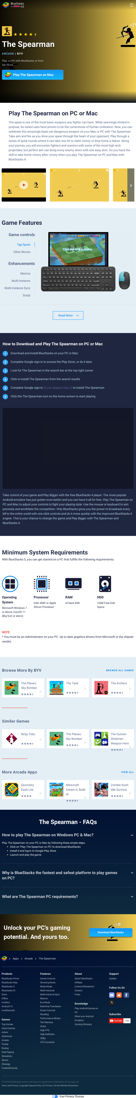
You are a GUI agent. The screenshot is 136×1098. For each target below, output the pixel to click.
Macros (44, 998)
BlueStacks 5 (8, 986)
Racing (5, 1048)
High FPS (44, 1030)
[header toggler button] (131, 4)
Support (114, 973)
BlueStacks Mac (10, 982)
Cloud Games (8, 1028)
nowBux (6, 1002)
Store (4, 994)
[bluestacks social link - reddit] (119, 995)
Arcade (8, 53)
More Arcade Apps (19, 772)
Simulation (7, 1056)
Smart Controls (47, 1010)
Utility (43, 1038)
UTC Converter (47, 1042)
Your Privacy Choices (71, 1096)
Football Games (9, 1068)
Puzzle (5, 1044)
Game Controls (47, 978)
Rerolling (44, 1014)
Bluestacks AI (8, 990)
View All (127, 772)
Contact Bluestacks (84, 986)
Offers (5, 998)
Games (6, 1019)
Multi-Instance (47, 990)
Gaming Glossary (83, 1024)
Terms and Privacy (10, 1085)
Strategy (6, 1064)
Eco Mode (45, 1002)
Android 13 (7, 1006)
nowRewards (8, 1010)
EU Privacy (48, 1085)
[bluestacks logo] (13, 5)
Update (112, 978)
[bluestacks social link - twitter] (111, 1002)
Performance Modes (50, 1018)
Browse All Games (120, 670)
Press (77, 994)
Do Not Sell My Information (66, 1085)
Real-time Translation (50, 1006)
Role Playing (8, 1052)
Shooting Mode (47, 982)
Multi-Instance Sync (50, 994)
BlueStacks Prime (10, 978)
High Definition (47, 1034)
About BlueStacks (83, 978)
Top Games (7, 1024)
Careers (78, 990)
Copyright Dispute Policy (31, 1085)
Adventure (7, 1036)
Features (45, 973)
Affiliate (78, 982)
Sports (5, 1060)
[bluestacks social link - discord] (111, 995)
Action (5, 1032)
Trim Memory (46, 1022)
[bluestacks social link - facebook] (126, 995)
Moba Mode (46, 986)
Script (43, 1026)
